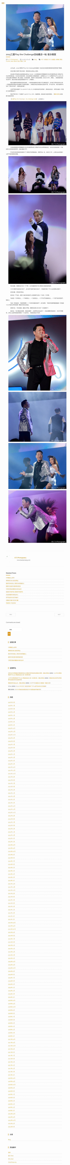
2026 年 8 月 (11, 702)
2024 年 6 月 (11, 786)
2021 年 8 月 (11, 896)
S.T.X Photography (13, 59)
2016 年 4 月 (11, 1104)
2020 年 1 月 (11, 958)
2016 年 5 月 (11, 1100)
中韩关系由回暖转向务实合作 (14, 589)
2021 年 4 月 (11, 909)
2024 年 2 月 (11, 799)
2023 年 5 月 (11, 828)
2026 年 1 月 (11, 725)
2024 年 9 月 (11, 777)
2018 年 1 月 (11, 1036)
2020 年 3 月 (11, 951)
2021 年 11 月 (11, 887)
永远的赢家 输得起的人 (12, 594)
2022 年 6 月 (11, 864)
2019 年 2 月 (11, 994)
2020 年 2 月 (11, 955)
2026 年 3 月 (11, 718)
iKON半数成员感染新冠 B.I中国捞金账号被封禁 (28, 689)
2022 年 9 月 (11, 854)
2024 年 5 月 (11, 789)
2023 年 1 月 (11, 841)
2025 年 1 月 (11, 764)
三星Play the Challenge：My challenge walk (24, 99)
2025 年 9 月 (11, 738)
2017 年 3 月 (11, 1068)
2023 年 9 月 (11, 815)
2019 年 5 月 (11, 984)
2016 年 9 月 (11, 1088)
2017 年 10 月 (11, 1045)
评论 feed (10, 1159)
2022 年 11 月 (11, 848)
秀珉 (61, 59)
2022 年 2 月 (11, 877)
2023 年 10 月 (11, 812)
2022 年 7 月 (11, 861)
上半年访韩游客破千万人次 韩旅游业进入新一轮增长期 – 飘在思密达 (26, 678)
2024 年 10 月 (11, 773)
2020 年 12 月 (11, 922)
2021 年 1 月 (11, 919)
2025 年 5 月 (11, 751)
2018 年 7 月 (11, 1016)
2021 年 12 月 (11, 883)
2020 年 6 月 (11, 942)
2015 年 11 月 (11, 1117)
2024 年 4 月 (11, 793)
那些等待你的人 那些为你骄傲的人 (15, 583)
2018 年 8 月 (11, 1013)
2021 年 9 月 (11, 893)
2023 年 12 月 (11, 806)
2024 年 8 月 (11, 780)
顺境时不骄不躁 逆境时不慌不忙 (14, 592)
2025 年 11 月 (11, 731)
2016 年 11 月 (11, 1081)
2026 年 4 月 (11, 715)
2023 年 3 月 (11, 835)
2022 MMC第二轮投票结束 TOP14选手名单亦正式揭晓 (31, 686)
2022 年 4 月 (11, 870)
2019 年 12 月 (11, 961)
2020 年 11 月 (11, 926)
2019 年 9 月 (11, 971)
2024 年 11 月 (11, 770)
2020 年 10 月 (12, 929)
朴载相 (46, 59)
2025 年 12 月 (11, 728)
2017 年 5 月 (11, 1062)
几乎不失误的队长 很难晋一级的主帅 (40, 683)
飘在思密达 (57, 94)
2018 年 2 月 (11, 1032)
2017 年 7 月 (11, 1055)
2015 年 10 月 (11, 1120)
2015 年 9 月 (11, 1123)
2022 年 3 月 (11, 874)
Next (59, 614)
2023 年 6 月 (11, 825)
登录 (9, 1152)
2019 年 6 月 (11, 981)
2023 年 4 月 (11, 832)
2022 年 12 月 (11, 845)
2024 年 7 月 (11, 783)
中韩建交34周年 (10, 577)
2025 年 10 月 (11, 734)
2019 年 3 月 (11, 990)
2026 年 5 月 (11, 712)
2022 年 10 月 (11, 851)
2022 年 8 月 (11, 858)
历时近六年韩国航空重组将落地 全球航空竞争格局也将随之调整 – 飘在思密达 (28, 673)
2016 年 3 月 (11, 1107)
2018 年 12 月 (11, 1000)
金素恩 (53, 59)
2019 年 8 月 (11, 974)
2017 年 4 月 (11, 1065)
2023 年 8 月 (11, 819)
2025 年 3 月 (11, 757)
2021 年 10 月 (11, 890)
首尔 (18, 61)
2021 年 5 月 (11, 906)
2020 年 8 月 (11, 935)
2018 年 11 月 (11, 1003)
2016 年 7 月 (11, 1094)
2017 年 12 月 (11, 1039)
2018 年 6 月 (11, 1019)
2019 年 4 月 (11, 987)
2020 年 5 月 (11, 945)
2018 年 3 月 (11, 1029)
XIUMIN (8, 61)
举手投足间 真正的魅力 (12, 597)
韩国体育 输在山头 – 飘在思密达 (16, 683)
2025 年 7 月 (11, 744)
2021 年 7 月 (11, 900)
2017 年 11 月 (11, 1042)
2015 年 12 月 (11, 1113)
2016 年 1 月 (11, 1110)
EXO (49, 59)
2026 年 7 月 (11, 705)
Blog (35, 59)
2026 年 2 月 (11, 721)
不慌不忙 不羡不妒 (11, 603)
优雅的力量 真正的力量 (12, 600)
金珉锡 (57, 59)
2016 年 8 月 (11, 1091)
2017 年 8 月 (11, 1052)
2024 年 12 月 (11, 767)
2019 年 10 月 (11, 968)
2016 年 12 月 (11, 1078)
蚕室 (21, 61)
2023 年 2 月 (11, 838)
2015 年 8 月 (11, 1126)
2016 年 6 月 (11, 1097)
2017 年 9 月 (11, 1049)
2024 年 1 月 (11, 802)
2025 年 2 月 (11, 760)
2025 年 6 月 (11, 747)
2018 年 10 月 (11, 1007)
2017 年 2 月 (11, 1071)
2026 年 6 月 (11, 708)
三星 (24, 61)
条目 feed (10, 1155)
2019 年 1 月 (11, 997)
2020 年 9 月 (11, 932)
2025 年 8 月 (11, 741)
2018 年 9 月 (11, 1010)
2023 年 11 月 (11, 809)
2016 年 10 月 (11, 1084)
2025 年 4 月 (11, 754)
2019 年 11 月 (11, 964)
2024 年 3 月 (11, 796)
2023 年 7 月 (11, 822)
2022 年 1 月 (11, 880)
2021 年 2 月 (11, 916)
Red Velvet (14, 61)
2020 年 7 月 (11, 939)
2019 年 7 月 (11, 977)
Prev (10, 614)
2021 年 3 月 (11, 913)
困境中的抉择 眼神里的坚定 (13, 586)
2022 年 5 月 (11, 867)
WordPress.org (12, 1162)
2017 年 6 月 (11, 1058)
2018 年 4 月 (11, 1026)
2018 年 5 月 (11, 1023)
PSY (42, 59)
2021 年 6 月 (11, 903)
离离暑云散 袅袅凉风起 (12, 580)
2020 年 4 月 (11, 948)
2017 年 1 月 (11, 1075)
